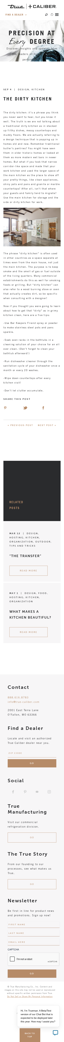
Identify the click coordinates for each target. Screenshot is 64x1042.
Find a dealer (14, 14)
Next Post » (47, 425)
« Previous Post (20, 425)
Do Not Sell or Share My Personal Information (30, 996)
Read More (28, 570)
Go (32, 837)
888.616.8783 (18, 697)
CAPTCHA (13, 949)
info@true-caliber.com (23, 701)
